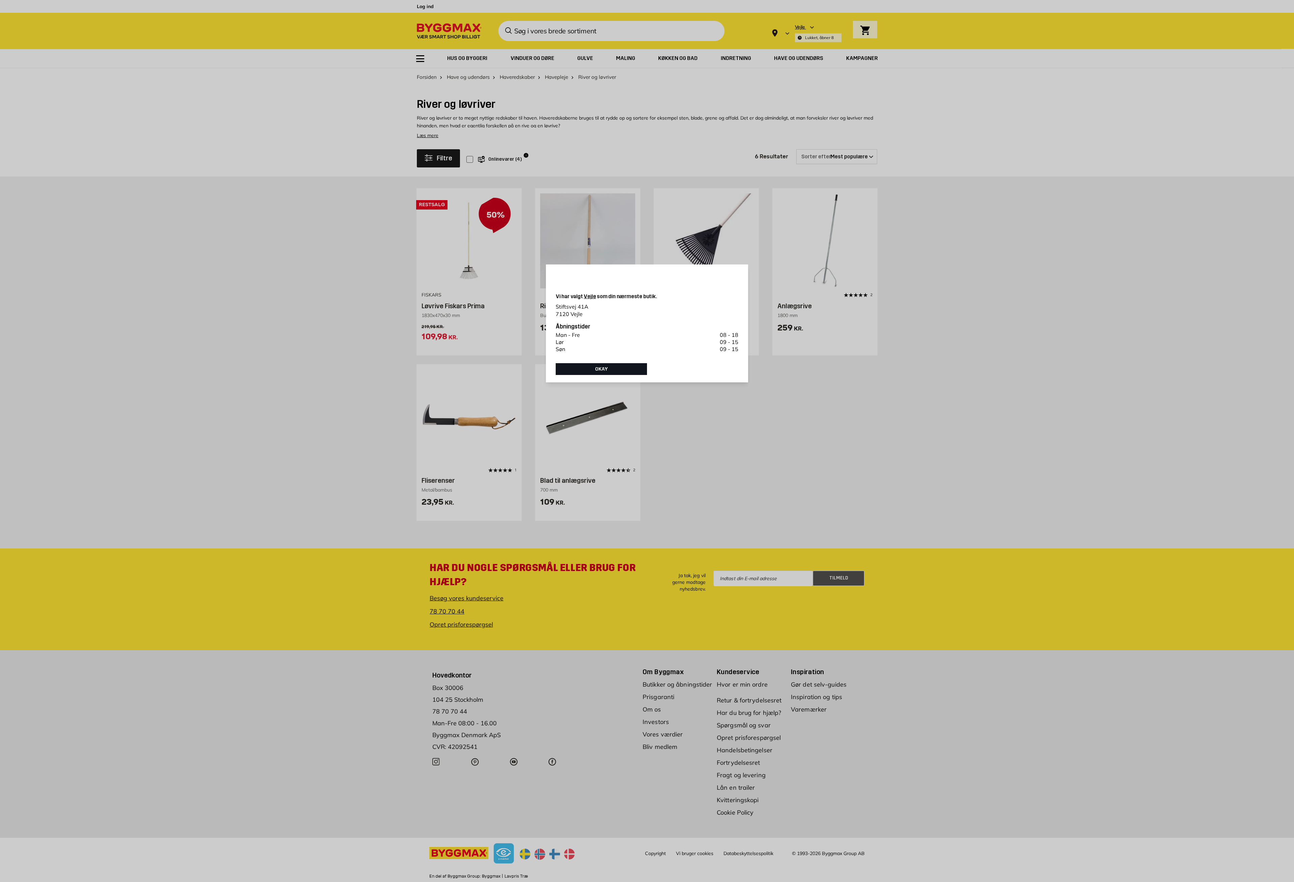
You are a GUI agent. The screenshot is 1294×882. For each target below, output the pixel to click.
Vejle (590, 296)
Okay (601, 369)
